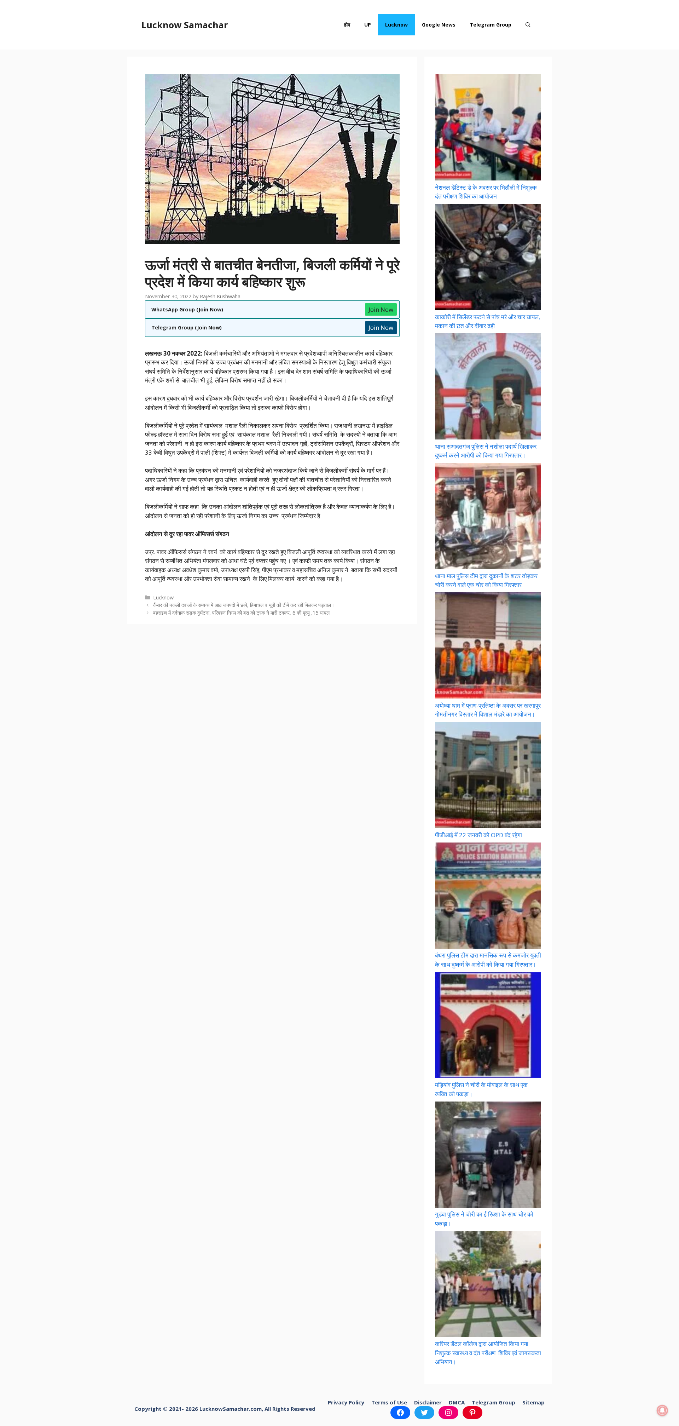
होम (347, 24)
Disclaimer (428, 1402)
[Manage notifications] (662, 1410)
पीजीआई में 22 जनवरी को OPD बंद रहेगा (478, 835)
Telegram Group (490, 24)
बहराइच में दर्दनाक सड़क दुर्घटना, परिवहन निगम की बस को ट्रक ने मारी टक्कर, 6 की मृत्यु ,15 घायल (241, 612)
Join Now (380, 309)
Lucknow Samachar (184, 25)
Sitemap (533, 1402)
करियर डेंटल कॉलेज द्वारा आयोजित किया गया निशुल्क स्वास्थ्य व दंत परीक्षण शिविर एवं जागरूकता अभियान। (488, 1353)
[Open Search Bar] (528, 24)
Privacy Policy (346, 1402)
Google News (438, 24)
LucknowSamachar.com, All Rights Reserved (257, 1408)
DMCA (457, 1402)
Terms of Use (389, 1402)
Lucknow (396, 24)
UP (367, 24)
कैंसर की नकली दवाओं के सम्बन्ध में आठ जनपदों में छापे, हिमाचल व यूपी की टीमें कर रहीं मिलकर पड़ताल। (243, 605)
